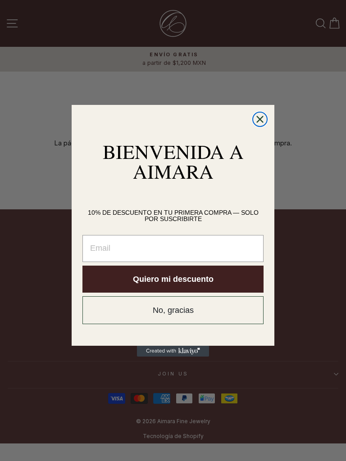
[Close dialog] (260, 119)
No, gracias (173, 310)
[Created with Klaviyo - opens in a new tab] (173, 351)
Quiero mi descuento (173, 279)
